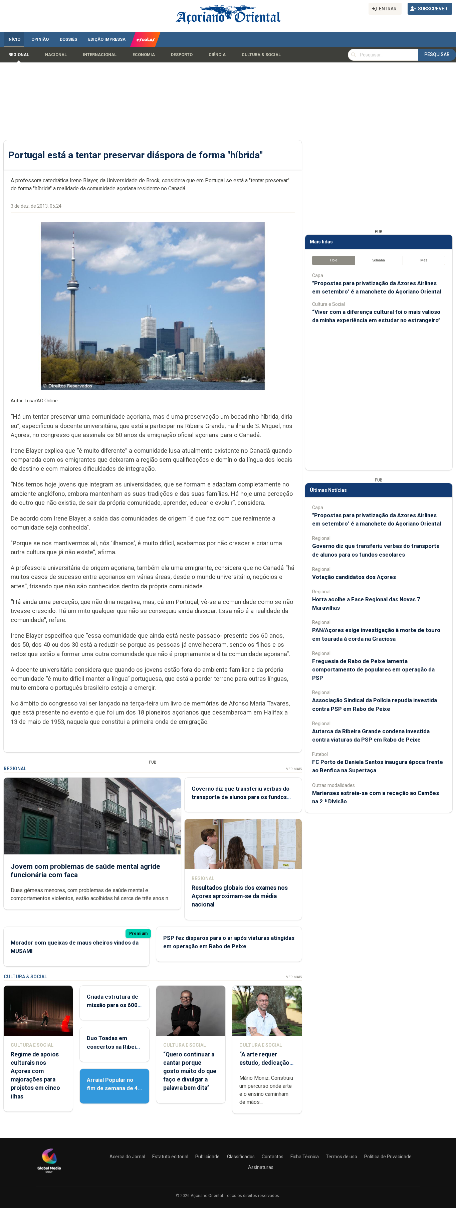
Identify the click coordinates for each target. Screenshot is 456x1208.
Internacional (100, 54)
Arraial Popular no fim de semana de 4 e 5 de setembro (112, 1088)
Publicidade (207, 1156)
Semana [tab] (379, 260)
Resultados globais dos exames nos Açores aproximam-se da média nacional (240, 896)
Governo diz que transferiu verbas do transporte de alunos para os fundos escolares (240, 797)
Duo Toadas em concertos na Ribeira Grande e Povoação (114, 1046)
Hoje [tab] (333, 260)
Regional (18, 54)
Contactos (272, 1156)
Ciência (217, 54)
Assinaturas (260, 1167)
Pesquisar (437, 54)
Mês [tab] (423, 260)
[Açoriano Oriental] (49, 1173)
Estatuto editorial (170, 1156)
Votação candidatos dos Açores (354, 577)
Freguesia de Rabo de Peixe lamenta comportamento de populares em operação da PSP (373, 669)
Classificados (241, 1156)
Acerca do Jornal (127, 1156)
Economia (144, 54)
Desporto (182, 54)
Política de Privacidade (388, 1156)
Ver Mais (294, 769)
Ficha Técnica (304, 1156)
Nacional (56, 54)
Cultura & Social (261, 54)
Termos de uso (341, 1156)
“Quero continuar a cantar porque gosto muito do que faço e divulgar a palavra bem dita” (189, 1071)
